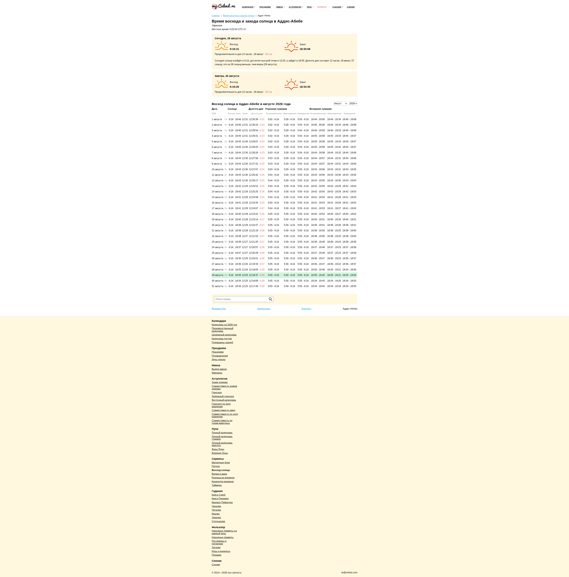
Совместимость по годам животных (222, 421)
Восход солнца (221, 470)
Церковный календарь (224, 335)
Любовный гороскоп (223, 396)
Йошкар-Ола (219, 308)
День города (218, 359)
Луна (309, 7)
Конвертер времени (223, 481)
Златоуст (306, 308)
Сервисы (322, 7)
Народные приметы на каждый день (224, 532)
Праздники (265, 7)
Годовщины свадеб (222, 342)
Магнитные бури (221, 462)
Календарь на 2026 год (224, 324)
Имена (279, 7)
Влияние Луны (220, 453)
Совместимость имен (223, 410)
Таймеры (217, 485)
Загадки (216, 547)
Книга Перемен (220, 498)
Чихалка (216, 506)
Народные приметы (223, 537)
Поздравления (220, 356)
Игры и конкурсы (221, 551)
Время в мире (219, 474)
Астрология (295, 7)
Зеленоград (263, 308)
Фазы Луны (218, 449)
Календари (247, 7)
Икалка (216, 514)
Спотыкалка (218, 521)
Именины (217, 373)
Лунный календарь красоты (222, 444)
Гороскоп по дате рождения (221, 405)
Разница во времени (223, 477)
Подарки (216, 555)
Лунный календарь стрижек (222, 437)
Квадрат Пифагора (222, 502)
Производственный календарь (222, 329)
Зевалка (216, 517)
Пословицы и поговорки (219, 542)
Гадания (336, 7)
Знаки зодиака (220, 382)
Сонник (351, 7)
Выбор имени (219, 369)
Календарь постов (222, 338)
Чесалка (216, 510)
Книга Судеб (218, 495)
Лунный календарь (222, 432)
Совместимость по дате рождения (225, 415)
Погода (216, 466)
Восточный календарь (224, 400)
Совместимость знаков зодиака (224, 387)
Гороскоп (217, 392)
